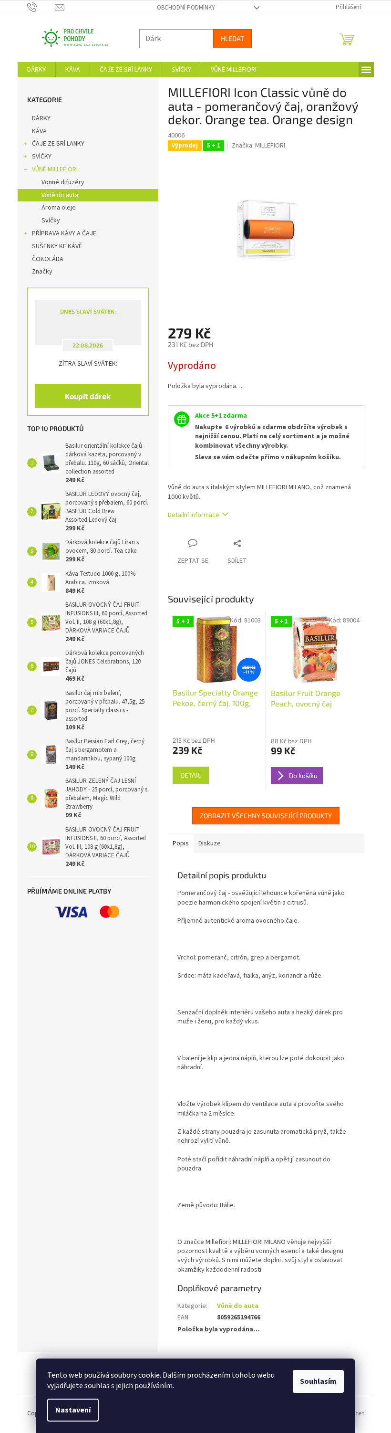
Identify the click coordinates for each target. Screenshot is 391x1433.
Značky (38, 271)
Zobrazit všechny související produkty (262, 815)
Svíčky (47, 220)
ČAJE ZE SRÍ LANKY (54, 143)
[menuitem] (32, 69)
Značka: (255, 145)
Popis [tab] (177, 843)
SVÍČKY (38, 156)
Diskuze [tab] (206, 843)
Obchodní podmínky (182, 7)
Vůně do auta (56, 195)
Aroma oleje (55, 207)
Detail (186, 775)
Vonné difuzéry (59, 182)
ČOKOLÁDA (44, 259)
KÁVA (35, 131)
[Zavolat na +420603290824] (37, 7)
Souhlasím (315, 1381)
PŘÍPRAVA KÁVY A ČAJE (60, 233)
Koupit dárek (84, 395)
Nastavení (69, 1410)
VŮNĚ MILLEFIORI (51, 169)
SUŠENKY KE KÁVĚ (53, 246)
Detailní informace (190, 515)
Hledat (228, 38)
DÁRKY (37, 118)
